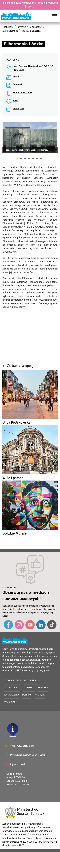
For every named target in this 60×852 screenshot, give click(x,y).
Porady (26, 694)
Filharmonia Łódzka (30, 31)
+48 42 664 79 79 (22, 92)
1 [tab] (17, 158)
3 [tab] (25, 158)
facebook (18, 84)
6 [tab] (37, 158)
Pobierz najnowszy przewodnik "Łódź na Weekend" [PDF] (30, 4)
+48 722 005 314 (22, 746)
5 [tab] (33, 158)
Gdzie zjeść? (12, 687)
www (15, 100)
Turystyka (21, 27)
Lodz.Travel (8, 27)
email (16, 76)
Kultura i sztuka (10, 31)
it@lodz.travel (17, 764)
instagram (18, 108)
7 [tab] (41, 158)
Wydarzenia (11, 694)
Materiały (10, 701)
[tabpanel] (30, 137)
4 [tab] (29, 158)
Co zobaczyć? (36, 27)
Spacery (43, 687)
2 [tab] (21, 158)
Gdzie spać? (31, 680)
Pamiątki (40, 694)
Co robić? (29, 687)
